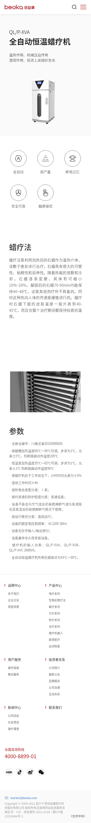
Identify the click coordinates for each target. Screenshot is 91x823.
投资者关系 (57, 659)
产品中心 (55, 585)
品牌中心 (14, 585)
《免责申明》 (78, 816)
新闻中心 (14, 707)
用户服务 (14, 659)
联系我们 (55, 707)
